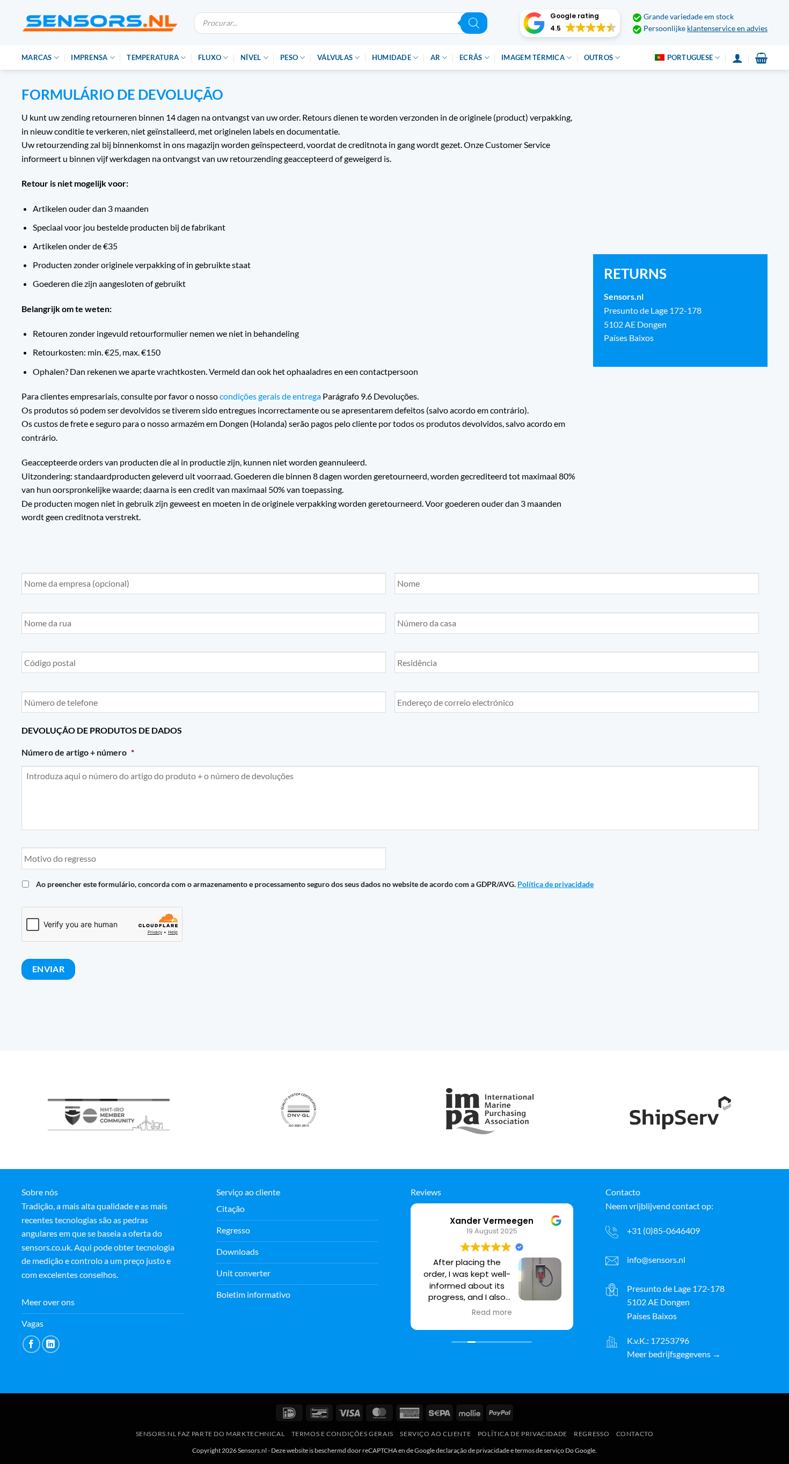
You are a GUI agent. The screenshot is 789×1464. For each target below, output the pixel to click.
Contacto (635, 1434)
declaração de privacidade (472, 1450)
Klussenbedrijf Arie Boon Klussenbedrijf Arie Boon (536, 1220)
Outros (598, 57)
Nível (250, 57)
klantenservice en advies (727, 28)
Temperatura (153, 57)
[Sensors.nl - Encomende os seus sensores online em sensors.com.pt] (99, 22)
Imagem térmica (533, 57)
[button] (570, 23)
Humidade (391, 57)
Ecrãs (470, 57)
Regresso (591, 1434)
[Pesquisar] (474, 23)
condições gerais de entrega (270, 396)
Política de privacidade (555, 884)
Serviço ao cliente (435, 1434)
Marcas (36, 57)
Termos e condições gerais (342, 1434)
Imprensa (89, 57)
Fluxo (209, 57)
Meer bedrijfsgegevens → (674, 1354)
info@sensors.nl (656, 1259)
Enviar (48, 969)
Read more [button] (501, 1313)
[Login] (737, 58)
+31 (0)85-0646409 (663, 1230)
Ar (435, 57)
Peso (289, 57)
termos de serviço (539, 1450)
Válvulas (335, 57)
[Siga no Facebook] (31, 1344)
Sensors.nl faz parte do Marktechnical (210, 1434)
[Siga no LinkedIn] (51, 1344)
